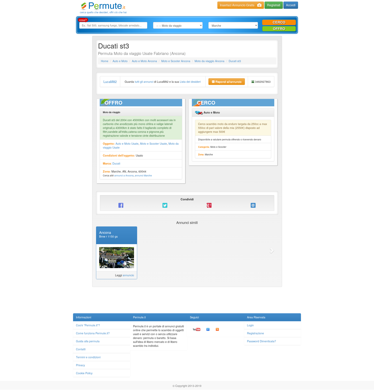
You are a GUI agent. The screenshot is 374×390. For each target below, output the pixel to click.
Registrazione (255, 333)
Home (104, 61)
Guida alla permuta (88, 341)
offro (279, 28)
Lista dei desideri (190, 82)
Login (250, 325)
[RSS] (217, 329)
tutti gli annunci (144, 82)
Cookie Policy (84, 373)
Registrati (273, 5)
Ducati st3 (235, 61)
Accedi (290, 5)
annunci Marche (143, 175)
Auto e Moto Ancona (144, 61)
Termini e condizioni (88, 357)
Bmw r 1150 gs (108, 236)
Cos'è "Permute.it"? (88, 325)
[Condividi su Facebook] (121, 205)
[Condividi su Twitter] (165, 205)
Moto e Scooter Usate (153, 143)
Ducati (116, 163)
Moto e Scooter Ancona (175, 61)
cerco (279, 22)
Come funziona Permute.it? (93, 333)
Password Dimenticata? (261, 341)
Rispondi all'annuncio (228, 82)
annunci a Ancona (124, 175)
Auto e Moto (120, 61)
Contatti (81, 349)
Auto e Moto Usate (127, 143)
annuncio (128, 275)
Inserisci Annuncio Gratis (237, 5)
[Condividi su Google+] (209, 205)
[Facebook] (208, 329)
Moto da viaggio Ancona (209, 61)
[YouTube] (196, 329)
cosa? (83, 20)
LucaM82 (110, 81)
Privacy (80, 365)
